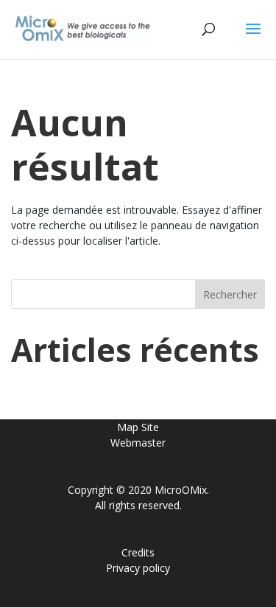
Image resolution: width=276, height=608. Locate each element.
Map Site (138, 427)
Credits (138, 552)
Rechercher (230, 294)
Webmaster (138, 443)
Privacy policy (138, 568)
